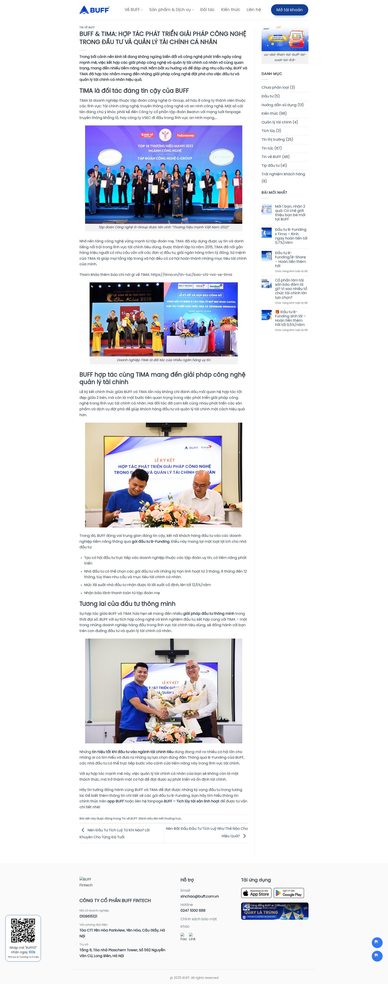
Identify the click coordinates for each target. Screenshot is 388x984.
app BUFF (115, 801)
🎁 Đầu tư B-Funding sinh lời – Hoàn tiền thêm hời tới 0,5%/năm (290, 318)
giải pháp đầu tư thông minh (208, 614)
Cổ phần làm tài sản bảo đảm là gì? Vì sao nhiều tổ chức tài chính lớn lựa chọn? (291, 289)
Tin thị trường (273, 140)
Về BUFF (132, 10)
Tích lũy (268, 131)
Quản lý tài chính (277, 122)
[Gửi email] (377, 956)
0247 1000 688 (193, 911)
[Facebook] (184, 937)
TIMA (179, 241)
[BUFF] (94, 9)
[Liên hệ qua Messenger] (377, 942)
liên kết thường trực (167, 818)
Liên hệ (254, 10)
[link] (191, 801)
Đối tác (207, 10)
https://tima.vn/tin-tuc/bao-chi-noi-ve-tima (192, 275)
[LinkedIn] (192, 937)
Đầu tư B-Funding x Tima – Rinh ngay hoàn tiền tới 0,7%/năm (291, 236)
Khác (185, 927)
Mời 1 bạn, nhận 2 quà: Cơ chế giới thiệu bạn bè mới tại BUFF (290, 213)
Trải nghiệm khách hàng (283, 174)
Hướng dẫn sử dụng (279, 105)
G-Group (176, 101)
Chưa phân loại (275, 88)
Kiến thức (230, 10)
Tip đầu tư (271, 166)
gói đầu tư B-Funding (151, 542)
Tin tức (267, 148)
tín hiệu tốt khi (104, 752)
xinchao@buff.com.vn (200, 896)
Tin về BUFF (87, 27)
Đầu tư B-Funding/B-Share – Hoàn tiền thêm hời (290, 259)
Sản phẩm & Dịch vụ (170, 10)
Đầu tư (267, 96)
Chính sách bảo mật (199, 919)
